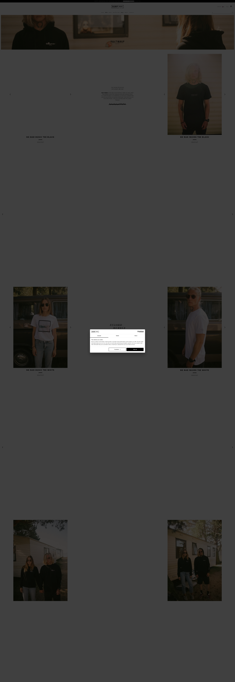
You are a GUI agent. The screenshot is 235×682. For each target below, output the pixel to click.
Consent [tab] (99, 335)
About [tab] (136, 335)
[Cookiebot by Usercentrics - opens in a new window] (138, 332)
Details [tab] (117, 335)
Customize (116, 349)
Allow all (135, 349)
